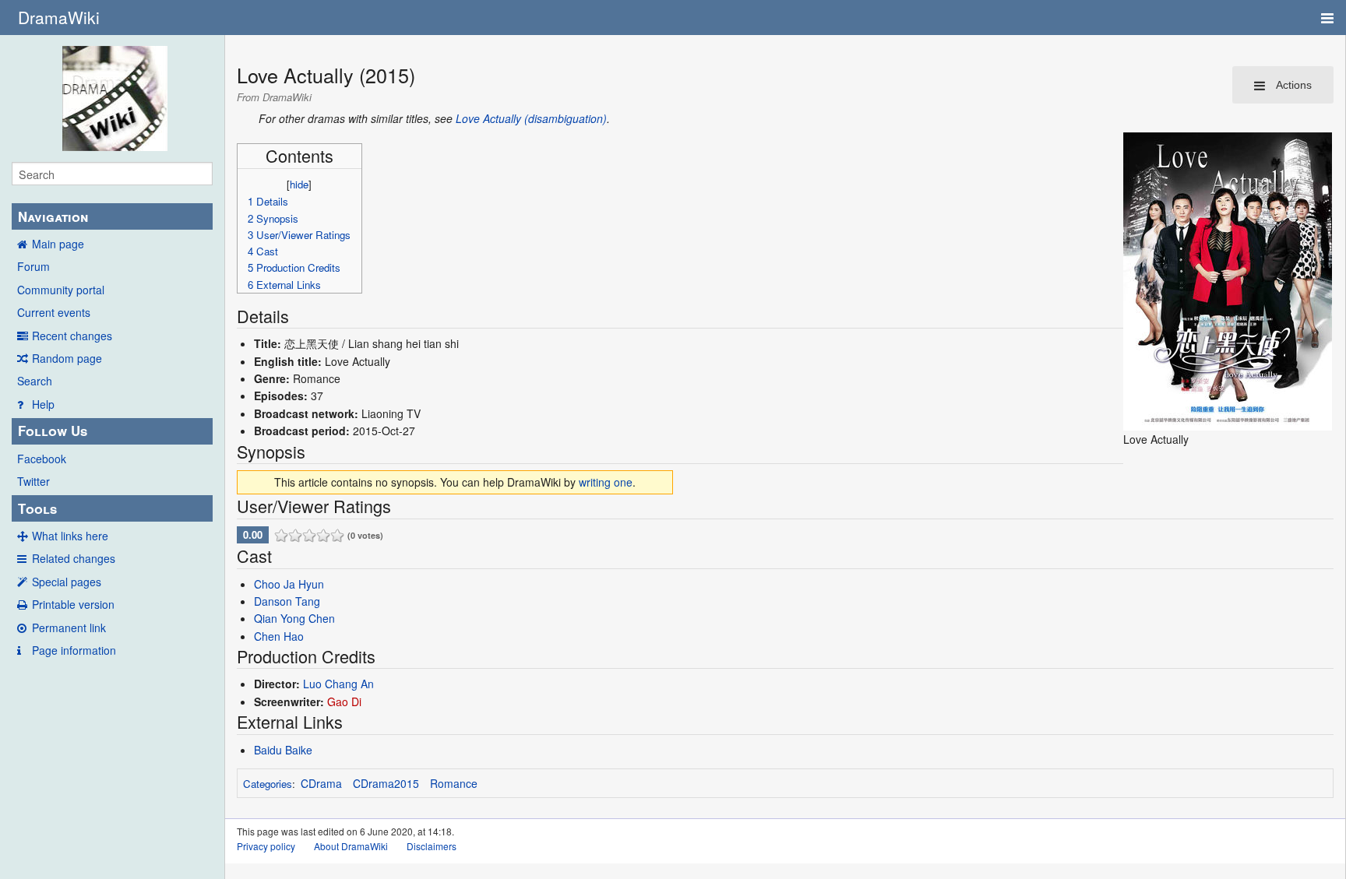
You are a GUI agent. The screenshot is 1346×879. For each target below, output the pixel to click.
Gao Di (344, 701)
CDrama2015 (386, 783)
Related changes (73, 558)
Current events (53, 312)
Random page (67, 358)
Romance (453, 783)
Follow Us (52, 430)
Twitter (33, 481)
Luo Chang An (338, 683)
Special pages (66, 581)
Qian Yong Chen (294, 618)
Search (34, 381)
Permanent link (69, 627)
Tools (37, 508)
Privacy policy (266, 846)
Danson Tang (287, 601)
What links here (70, 535)
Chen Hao (279, 636)
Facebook (41, 458)
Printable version (73, 604)
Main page (58, 243)
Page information (74, 650)
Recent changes (72, 335)
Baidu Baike (283, 750)
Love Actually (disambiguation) (531, 118)
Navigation (53, 216)
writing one (605, 482)
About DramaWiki (351, 846)
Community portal (60, 289)
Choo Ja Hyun (289, 584)
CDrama (321, 783)
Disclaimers (431, 846)
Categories (267, 783)
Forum (33, 266)
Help (43, 404)
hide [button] (299, 184)
